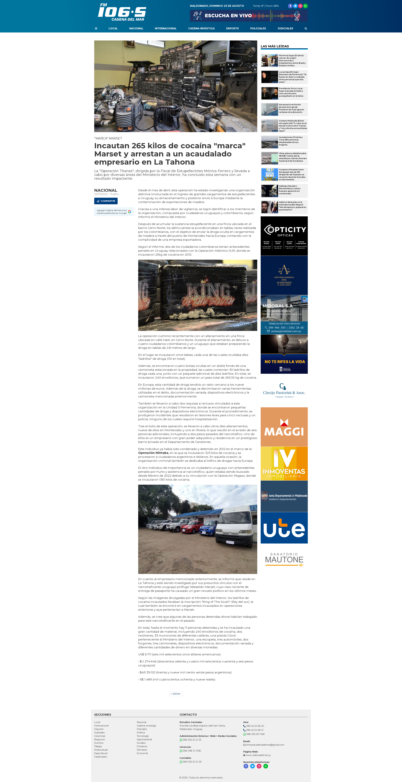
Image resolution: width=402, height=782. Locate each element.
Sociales (141, 743)
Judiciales (285, 28)
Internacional (166, 28)
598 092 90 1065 (255, 734)
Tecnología (143, 736)
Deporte (232, 28)
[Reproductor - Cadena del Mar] (249, 16)
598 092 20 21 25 (191, 739)
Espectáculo (101, 753)
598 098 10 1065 (191, 750)
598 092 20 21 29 (191, 761)
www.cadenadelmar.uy (258, 755)
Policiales (258, 28)
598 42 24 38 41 (254, 730)
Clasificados (100, 756)
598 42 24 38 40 (255, 726)
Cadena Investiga (201, 28)
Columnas (99, 736)
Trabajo (98, 746)
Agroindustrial (144, 739)
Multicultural (101, 749)
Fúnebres (142, 746)
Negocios (99, 739)
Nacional (136, 28)
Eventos (98, 743)
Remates (142, 749)
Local (113, 28)
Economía (142, 753)
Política (141, 732)
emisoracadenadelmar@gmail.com (265, 744)
